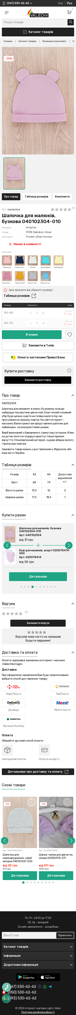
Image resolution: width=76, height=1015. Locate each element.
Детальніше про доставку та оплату (35, 771)
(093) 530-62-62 (22, 998)
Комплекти (62, 196)
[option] (14, 173)
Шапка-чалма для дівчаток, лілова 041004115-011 (56, 856)
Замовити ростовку (38, 380)
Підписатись (65, 935)
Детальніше (38, 576)
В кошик (32, 334)
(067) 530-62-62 (22, 987)
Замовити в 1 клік (41, 345)
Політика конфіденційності (38, 1012)
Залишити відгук (38, 623)
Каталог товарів (41, 32)
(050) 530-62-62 (22, 992)
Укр (60, 3)
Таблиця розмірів (36, 196)
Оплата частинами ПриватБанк (41, 357)
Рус (69, 3)
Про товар (11, 196)
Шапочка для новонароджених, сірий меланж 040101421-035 (17, 858)
